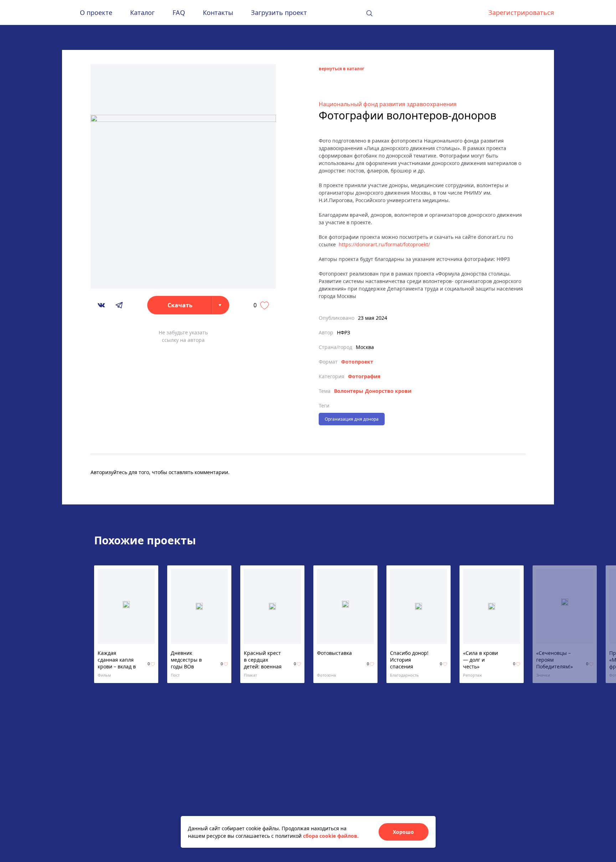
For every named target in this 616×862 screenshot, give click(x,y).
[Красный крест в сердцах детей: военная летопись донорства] (272, 606)
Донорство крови (388, 391)
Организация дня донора (352, 419)
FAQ (179, 12)
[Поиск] (369, 13)
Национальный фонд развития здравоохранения (388, 104)
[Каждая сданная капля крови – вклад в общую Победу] (126, 606)
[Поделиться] (101, 305)
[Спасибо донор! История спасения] (418, 606)
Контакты (218, 12)
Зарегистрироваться (521, 12)
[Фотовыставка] (345, 606)
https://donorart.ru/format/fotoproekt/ (384, 244)
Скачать (180, 305)
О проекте (96, 12)
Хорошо (403, 831)
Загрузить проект (279, 12)
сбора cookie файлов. (331, 835)
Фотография (364, 376)
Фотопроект (357, 361)
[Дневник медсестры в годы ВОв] (199, 606)
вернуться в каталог (341, 69)
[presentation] (540, 624)
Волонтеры (348, 391)
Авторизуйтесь (109, 472)
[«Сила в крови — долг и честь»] (491, 606)
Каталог (142, 12)
